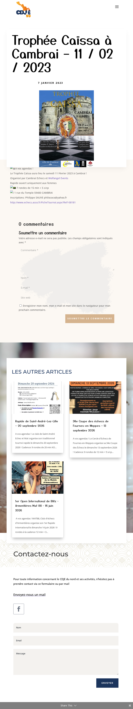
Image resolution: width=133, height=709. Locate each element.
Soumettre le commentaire (89, 318)
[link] (58, 178)
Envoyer (107, 682)
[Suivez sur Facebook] (18, 609)
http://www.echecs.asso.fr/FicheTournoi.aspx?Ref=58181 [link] (43, 202)
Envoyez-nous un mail (29, 595)
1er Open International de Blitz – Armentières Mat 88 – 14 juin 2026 (37, 505)
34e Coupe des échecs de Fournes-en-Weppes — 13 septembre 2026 (91, 425)
